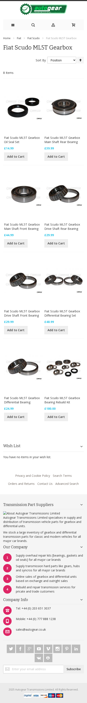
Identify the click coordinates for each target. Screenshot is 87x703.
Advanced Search (67, 484)
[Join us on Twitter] (11, 648)
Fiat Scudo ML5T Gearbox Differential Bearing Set (62, 313)
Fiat (19, 38)
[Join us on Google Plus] (30, 648)
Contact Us (45, 484)
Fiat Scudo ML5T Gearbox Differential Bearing (22, 400)
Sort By (41, 60)
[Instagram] (58, 648)
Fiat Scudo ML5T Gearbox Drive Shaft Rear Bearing (62, 226)
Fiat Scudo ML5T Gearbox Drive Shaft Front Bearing (22, 313)
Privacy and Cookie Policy (32, 476)
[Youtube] (39, 648)
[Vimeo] (48, 648)
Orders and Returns (21, 484)
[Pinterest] (67, 648)
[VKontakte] (39, 657)
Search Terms (62, 476)
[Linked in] (76, 648)
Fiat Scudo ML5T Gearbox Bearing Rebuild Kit (62, 400)
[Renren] (48, 657)
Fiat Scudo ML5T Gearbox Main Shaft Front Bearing (22, 226)
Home (7, 38)
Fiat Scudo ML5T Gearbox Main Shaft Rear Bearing (62, 140)
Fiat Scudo (33, 38)
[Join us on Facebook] (20, 648)
